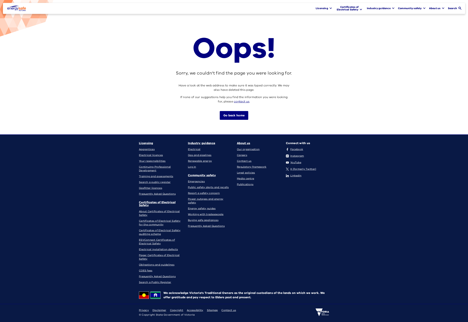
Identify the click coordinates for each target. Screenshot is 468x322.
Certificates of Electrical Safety (157, 204)
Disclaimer (159, 310)
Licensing (146, 143)
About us (243, 143)
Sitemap (212, 310)
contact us (241, 102)
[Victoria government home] (322, 312)
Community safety (202, 175)
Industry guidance (201, 143)
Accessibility (195, 310)
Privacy (144, 310)
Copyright (176, 310)
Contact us (228, 310)
